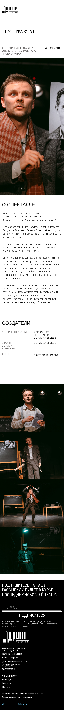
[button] (58, 9)
